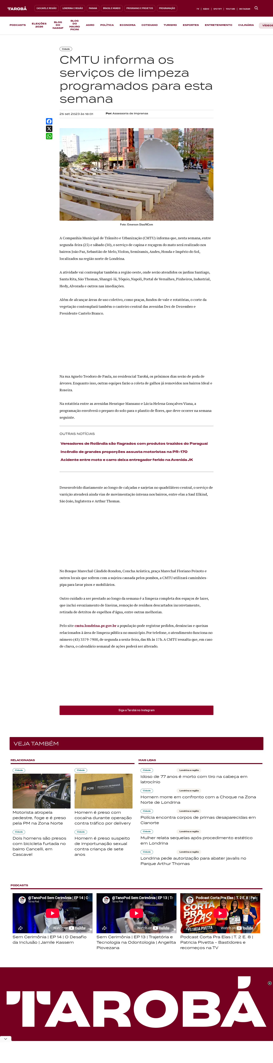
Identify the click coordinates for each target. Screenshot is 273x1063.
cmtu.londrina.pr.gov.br (95, 625)
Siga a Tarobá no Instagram (137, 710)
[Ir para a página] (256, 8)
